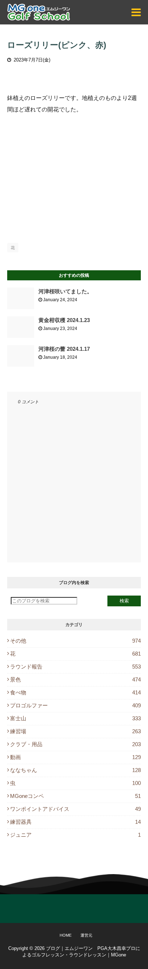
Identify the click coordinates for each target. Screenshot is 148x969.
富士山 (75, 718)
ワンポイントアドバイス (75, 809)
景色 (75, 679)
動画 (75, 757)
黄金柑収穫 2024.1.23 (64, 320)
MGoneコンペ (75, 796)
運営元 (86, 935)
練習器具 (75, 822)
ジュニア (75, 835)
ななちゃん (75, 770)
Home (65, 935)
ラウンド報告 (75, 666)
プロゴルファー (75, 705)
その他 (75, 641)
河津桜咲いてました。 (65, 291)
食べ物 (75, 692)
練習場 (75, 731)
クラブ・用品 (75, 744)
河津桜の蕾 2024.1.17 (64, 349)
